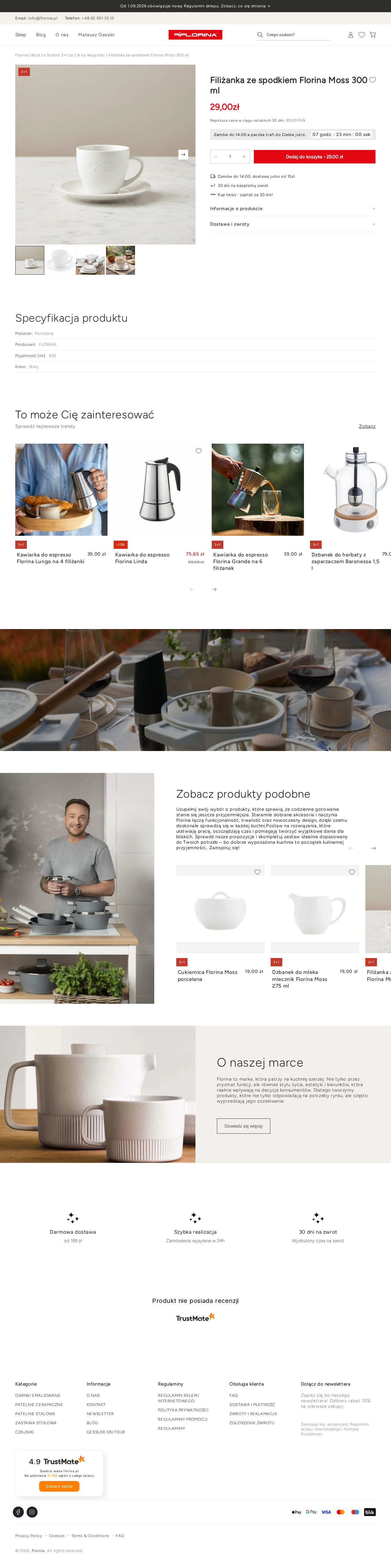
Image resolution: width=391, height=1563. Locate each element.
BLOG (92, 1423)
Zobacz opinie (59, 1486)
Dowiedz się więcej (244, 1126)
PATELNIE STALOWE (35, 1413)
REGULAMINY (171, 1428)
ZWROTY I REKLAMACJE (253, 1413)
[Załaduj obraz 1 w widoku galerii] (29, 260)
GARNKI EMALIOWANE (37, 1395)
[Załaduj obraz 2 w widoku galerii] (60, 260)
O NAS (93, 1395)
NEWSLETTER (100, 1413)
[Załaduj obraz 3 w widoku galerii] (90, 260)
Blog (41, 35)
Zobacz (367, 426)
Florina (21, 55)
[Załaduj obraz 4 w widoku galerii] (120, 260)
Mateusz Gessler (96, 35)
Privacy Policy (28, 1535)
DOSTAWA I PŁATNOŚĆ (252, 1404)
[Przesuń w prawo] (183, 154)
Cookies (57, 1535)
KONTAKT (96, 1404)
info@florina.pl (43, 18)
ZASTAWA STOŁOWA (36, 1423)
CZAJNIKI (24, 1432)
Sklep (20, 35)
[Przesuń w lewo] (196, 590)
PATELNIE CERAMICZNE (39, 1404)
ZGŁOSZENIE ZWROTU (251, 1423)
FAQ (233, 1395)
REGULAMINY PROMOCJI (182, 1419)
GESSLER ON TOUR (106, 1432)
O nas (62, 35)
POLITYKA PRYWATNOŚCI (183, 1410)
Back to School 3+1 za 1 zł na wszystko (68, 55)
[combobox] (294, 35)
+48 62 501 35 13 (98, 18)
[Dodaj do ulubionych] (373, 80)
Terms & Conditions (90, 1535)
